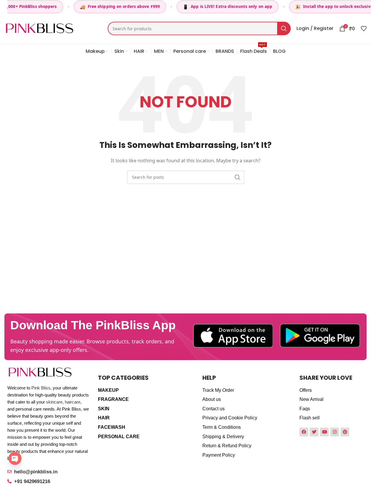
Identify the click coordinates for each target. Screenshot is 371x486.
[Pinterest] (344, 432)
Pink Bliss (40, 387)
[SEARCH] (284, 28)
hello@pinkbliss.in (35, 472)
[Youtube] (324, 432)
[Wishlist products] (364, 28)
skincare (54, 401)
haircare (72, 401)
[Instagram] (334, 432)
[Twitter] (314, 432)
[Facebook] (303, 432)
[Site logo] (39, 28)
